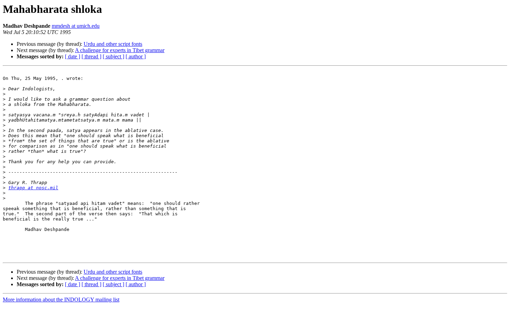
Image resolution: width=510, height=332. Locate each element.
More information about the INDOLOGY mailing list (61, 299)
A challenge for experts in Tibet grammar (119, 50)
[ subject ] (113, 56)
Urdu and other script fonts (113, 44)
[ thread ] (91, 56)
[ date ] (72, 56)
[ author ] (136, 56)
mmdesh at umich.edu (76, 26)
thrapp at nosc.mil (33, 187)
